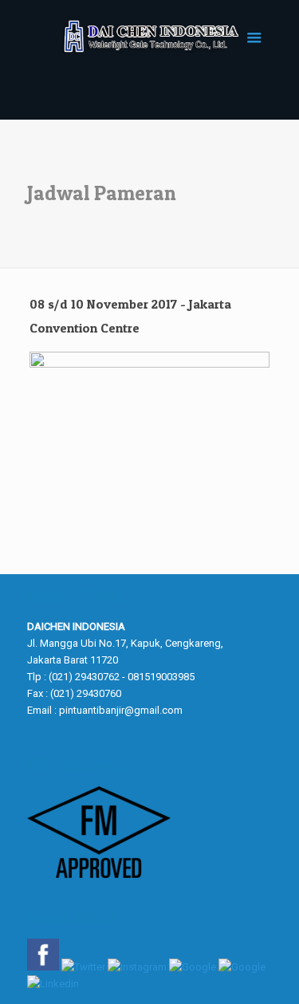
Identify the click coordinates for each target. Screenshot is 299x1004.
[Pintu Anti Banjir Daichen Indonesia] (150, 36)
